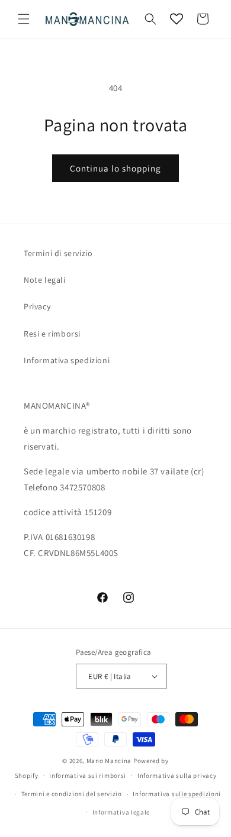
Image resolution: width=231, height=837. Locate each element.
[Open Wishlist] (176, 19)
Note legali (45, 279)
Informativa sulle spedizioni (177, 794)
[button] (24, 19)
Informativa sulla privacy (177, 775)
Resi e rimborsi (52, 333)
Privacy (37, 306)
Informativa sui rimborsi (87, 775)
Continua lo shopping (115, 168)
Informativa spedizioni (67, 360)
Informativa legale (121, 812)
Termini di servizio (58, 253)
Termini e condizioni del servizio (71, 794)
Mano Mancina (108, 761)
